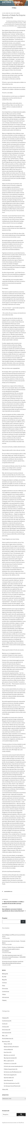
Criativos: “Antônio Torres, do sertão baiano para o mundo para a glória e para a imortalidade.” (13, 949)
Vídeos (4, 994)
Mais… (3, 1035)
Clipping (4, 1000)
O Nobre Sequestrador (9, 1069)
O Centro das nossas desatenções (12, 1066)
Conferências (8, 891)
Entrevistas (5, 988)
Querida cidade (7, 1077)
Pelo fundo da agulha (9, 1074)
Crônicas (4, 982)
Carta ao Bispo (7, 1049)
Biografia (4, 979)
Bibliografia (5, 973)
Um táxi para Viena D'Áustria (11, 1086)
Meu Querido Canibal (9, 1058)
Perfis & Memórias (7, 1038)
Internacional (5, 997)
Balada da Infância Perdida (10, 1046)
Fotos (3, 985)
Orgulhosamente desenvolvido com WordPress (13, 1122)
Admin (18, 13)
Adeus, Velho (7, 1044)
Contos (4, 1023)
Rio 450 (4, 976)
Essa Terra (6, 1052)
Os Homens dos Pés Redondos (11, 1072)
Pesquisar (4, 918)
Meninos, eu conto (8, 1055)
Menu (14, 7)
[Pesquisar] (23, 921)
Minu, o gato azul (8, 1060)
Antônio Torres (11, 2)
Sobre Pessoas (7, 1080)
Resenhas (4, 1041)
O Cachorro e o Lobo (9, 1063)
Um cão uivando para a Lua (10, 1083)
